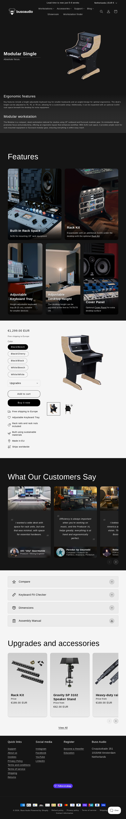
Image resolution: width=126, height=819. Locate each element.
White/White (18, 374)
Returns (12, 777)
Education (69, 753)
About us (12, 753)
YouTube (40, 757)
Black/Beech (18, 347)
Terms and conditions (19, 765)
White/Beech (18, 367)
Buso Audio (25, 810)
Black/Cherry (18, 354)
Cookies (12, 757)
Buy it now (24, 402)
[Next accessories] (115, 721)
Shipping (12, 773)
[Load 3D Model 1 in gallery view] (68, 408)
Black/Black (17, 360)
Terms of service (16, 769)
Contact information (64, 813)
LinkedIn (40, 761)
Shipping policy (106, 810)
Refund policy (57, 810)
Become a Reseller (74, 749)
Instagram (41, 749)
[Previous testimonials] (109, 561)
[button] (46, 8)
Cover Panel (101, 307)
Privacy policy (73, 810)
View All (63, 727)
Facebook (41, 753)
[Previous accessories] (109, 721)
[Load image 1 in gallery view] (53, 408)
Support (12, 749)
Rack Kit (96, 236)
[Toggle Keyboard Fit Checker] (111, 594)
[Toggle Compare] (111, 581)
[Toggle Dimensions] (111, 607)
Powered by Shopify (39, 810)
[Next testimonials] (115, 561)
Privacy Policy (15, 761)
